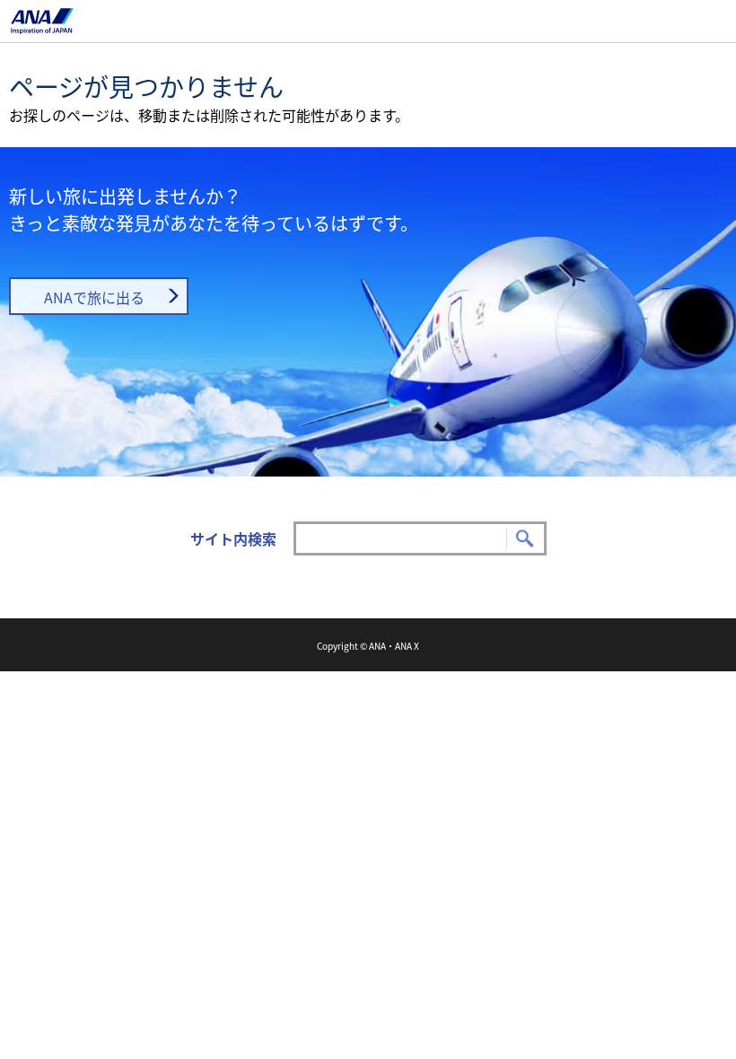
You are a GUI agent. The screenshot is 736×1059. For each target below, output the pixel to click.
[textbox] (420, 538)
